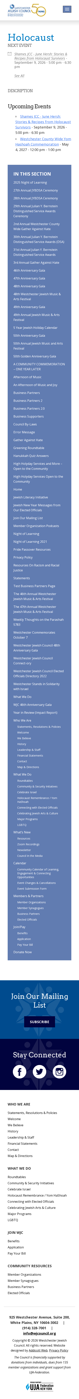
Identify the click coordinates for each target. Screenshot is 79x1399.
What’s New (21, 832)
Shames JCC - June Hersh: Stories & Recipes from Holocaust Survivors (40, 56)
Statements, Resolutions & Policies (39, 727)
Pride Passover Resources (32, 549)
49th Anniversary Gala (29, 307)
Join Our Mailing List (28, 518)
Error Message (24, 432)
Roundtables (25, 780)
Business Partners (26, 393)
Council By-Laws (25, 424)
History (21, 744)
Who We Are (22, 720)
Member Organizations (31, 902)
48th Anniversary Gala (29, 286)
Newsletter (24, 850)
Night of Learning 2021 (30, 542)
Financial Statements (30, 755)
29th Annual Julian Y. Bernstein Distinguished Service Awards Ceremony (35, 211)
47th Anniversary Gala (29, 278)
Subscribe (39, 1021)
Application (24, 939)
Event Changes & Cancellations (36, 883)
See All (19, 75)
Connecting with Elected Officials (37, 807)
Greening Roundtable (28, 448)
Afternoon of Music (27, 377)
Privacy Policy (23, 557)
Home (17, 489)
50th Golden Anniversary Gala (34, 356)
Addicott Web (38, 1350)
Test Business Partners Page (34, 586)
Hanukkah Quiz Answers (31, 456)
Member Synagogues (30, 908)
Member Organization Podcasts (36, 526)
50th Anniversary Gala (29, 335)
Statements (21, 578)
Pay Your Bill (25, 944)
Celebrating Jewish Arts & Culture (37, 813)
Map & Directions (28, 767)
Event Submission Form (32, 888)
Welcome (23, 732)
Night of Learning (26, 534)
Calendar (19, 863)
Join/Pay (19, 927)
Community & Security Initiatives (37, 786)
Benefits (22, 933)
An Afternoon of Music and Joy (35, 385)
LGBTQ (21, 825)
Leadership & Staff (28, 750)
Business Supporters (28, 416)
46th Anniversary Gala (29, 270)
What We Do (22, 697)
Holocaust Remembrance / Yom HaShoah (37, 1195)
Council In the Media (30, 856)
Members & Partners (28, 896)
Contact (22, 761)
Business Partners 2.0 (29, 408)
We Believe (24, 738)
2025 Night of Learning (30, 182)
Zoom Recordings (28, 844)
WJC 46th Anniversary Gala (32, 705)
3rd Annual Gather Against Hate (36, 262)
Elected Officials (27, 919)
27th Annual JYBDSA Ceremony (35, 190)
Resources (23, 838)
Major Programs (27, 819)
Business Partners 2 (27, 401)
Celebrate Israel (27, 792)
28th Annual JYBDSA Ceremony (35, 198)
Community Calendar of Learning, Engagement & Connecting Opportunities (38, 873)
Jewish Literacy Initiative (30, 497)
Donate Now (22, 952)
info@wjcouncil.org (39, 1333)
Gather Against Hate (28, 440)
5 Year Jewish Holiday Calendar (35, 328)
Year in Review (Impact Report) (35, 712)
